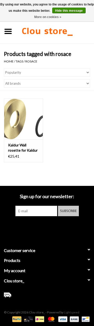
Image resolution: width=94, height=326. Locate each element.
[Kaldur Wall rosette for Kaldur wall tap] (23, 118)
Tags (19, 61)
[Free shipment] (47, 295)
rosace (31, 61)
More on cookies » (47, 17)
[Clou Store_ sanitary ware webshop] (55, 30)
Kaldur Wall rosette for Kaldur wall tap (23, 148)
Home (9, 61)
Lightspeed (71, 312)
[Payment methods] (16, 319)
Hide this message (69, 11)
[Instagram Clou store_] (61, 227)
